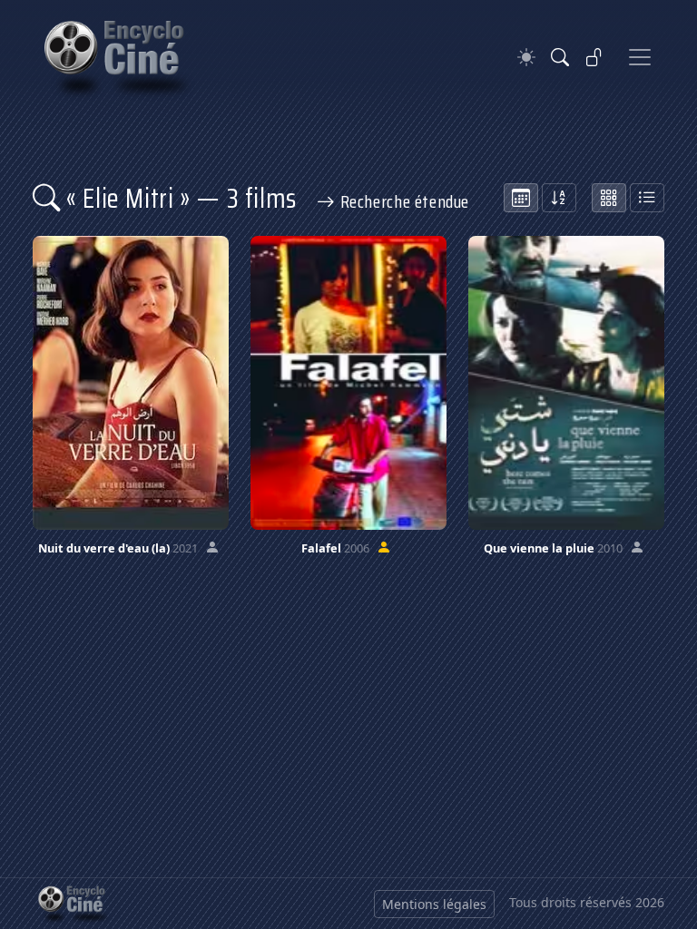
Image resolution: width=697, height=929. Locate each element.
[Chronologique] (521, 197)
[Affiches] (609, 197)
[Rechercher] (560, 57)
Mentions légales (434, 904)
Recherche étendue (402, 201)
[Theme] (526, 57)
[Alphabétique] (559, 197)
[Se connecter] (594, 57)
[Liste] (647, 197)
